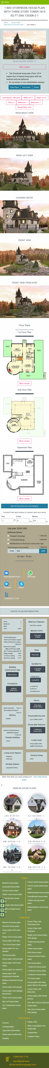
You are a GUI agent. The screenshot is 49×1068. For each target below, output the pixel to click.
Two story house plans (11, 944)
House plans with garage (12, 987)
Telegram (7, 587)
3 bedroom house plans (36, 974)
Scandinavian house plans (37, 896)
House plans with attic (11, 941)
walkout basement (13, 689)
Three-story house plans (12, 998)
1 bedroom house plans (37, 730)
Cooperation (32, 1032)
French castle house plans (37, 882)
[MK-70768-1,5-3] (12, 855)
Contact (5, 1023)
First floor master (37, 636)
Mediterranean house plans (38, 892)
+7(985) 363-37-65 (20, 1057)
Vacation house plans (10, 926)
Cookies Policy (33, 1036)
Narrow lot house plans (11, 922)
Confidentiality (8, 1027)
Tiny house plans (9, 955)
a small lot (35, 680)
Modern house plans (10, 883)
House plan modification (12, 1034)
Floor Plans (14, 87)
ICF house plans (33, 978)
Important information (11, 1030)
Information (26, 87)
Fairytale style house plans (14, 25)
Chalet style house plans (12, 894)
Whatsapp (31, 577)
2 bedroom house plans (36, 971)
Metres (35, 516)
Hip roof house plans (10, 1001)
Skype (21, 587)
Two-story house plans (37, 706)
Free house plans (34, 963)
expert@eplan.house (12, 577)
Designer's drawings (17, 536)
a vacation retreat (37, 669)
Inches (18, 516)
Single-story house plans (12, 937)
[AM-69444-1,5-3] (12, 829)
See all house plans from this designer (24, 506)
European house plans (11, 887)
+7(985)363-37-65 (11, 598)
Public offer (32, 1022)
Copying (5, 1038)
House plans (15, 22)
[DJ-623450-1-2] (37, 803)
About (6, 22)
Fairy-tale (35, 654)
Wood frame (12, 674)
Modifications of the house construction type (27, 544)
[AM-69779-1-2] (37, 855)
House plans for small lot (12, 970)
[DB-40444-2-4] (37, 829)
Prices (36, 87)
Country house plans (10, 891)
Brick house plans (34, 952)
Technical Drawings (17, 540)
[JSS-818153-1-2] (12, 803)
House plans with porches (12, 959)
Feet (3, 516)
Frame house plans (34, 948)
